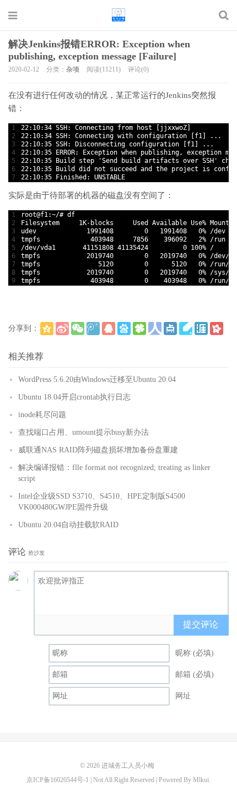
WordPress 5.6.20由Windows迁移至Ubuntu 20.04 (97, 379)
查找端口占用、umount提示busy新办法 (83, 432)
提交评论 (200, 624)
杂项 (72, 69)
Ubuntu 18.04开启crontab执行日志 (74, 397)
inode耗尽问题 (42, 415)
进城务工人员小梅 (118, 14)
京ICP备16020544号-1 (57, 780)
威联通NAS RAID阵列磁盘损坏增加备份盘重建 (98, 450)
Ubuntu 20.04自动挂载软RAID (68, 525)
